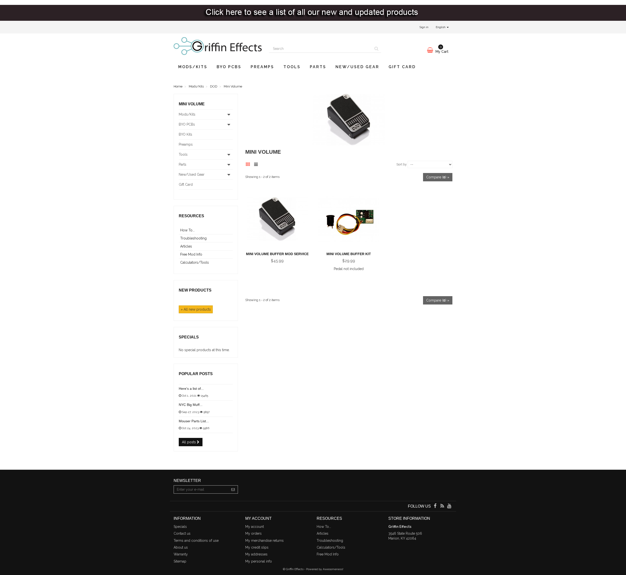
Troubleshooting (193, 238)
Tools (292, 67)
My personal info (258, 561)
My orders (253, 533)
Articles (186, 246)
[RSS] (442, 506)
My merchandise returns (264, 540)
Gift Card (402, 67)
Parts (318, 67)
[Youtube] (449, 506)
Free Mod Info (191, 254)
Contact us (182, 533)
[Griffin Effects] (218, 46)
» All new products (196, 309)
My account (254, 527)
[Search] (376, 48)
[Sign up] (233, 489)
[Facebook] (435, 506)
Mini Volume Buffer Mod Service (277, 254)
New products (195, 290)
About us (181, 547)
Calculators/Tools (194, 262)
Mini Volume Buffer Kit (348, 254)
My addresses (256, 554)
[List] (257, 164)
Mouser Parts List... (194, 421)
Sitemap (180, 561)
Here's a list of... (191, 389)
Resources (191, 216)
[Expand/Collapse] (229, 114)
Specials (189, 337)
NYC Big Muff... (190, 405)
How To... (187, 230)
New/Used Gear (357, 67)
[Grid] (249, 164)
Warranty (181, 554)
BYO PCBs (229, 67)
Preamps (262, 67)
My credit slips (256, 547)
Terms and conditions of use (196, 540)
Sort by (401, 164)
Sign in (423, 27)
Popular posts (196, 374)
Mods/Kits (192, 67)
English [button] (441, 27)
